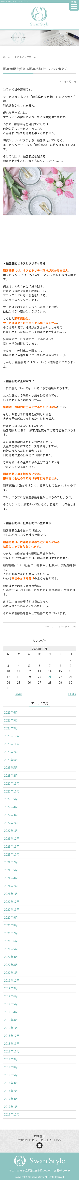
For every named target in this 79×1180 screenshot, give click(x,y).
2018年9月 (11, 1059)
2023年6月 (11, 760)
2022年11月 (11, 783)
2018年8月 (11, 1067)
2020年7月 (11, 933)
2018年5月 (11, 1075)
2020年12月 (11, 901)
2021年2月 (11, 886)
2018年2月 (11, 1091)
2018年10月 (11, 1051)
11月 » (72, 694)
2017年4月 (11, 1099)
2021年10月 (11, 854)
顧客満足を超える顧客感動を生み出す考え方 (35, 68)
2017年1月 (11, 1107)
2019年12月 (11, 980)
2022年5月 (11, 799)
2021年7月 (11, 862)
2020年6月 (11, 941)
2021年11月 (11, 846)
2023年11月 (11, 744)
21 (49, 677)
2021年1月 (11, 894)
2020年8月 (11, 925)
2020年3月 (11, 965)
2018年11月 (11, 1043)
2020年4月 (11, 957)
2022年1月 (11, 831)
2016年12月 (11, 1114)
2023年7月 (11, 752)
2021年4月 (11, 878)
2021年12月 (11, 838)
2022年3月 (11, 815)
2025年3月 (11, 728)
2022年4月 (11, 807)
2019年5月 (11, 1004)
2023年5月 (11, 767)
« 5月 (18, 694)
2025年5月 (11, 720)
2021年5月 (11, 870)
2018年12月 (11, 1036)
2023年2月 (11, 775)
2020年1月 (11, 972)
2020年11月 (11, 909)
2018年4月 (11, 1083)
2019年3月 (11, 1020)
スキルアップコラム (66, 626)
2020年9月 (11, 917)
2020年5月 (11, 949)
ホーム (6, 57)
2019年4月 (11, 1012)
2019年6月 (11, 996)
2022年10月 (11, 791)
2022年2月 (11, 823)
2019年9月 (11, 988)
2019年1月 (11, 1028)
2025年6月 (11, 712)
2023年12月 (11, 736)
